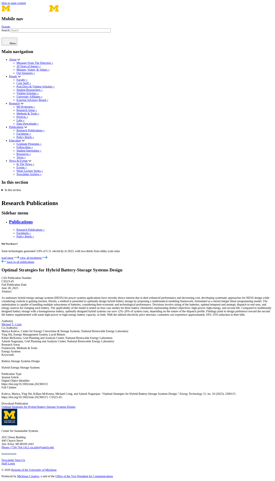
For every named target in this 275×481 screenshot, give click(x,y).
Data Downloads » (27, 123)
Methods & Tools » (27, 113)
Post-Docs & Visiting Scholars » (35, 86)
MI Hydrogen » (25, 106)
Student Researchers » (29, 89)
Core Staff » (23, 83)
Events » (21, 167)
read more (7, 257)
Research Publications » (30, 130)
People (13, 76)
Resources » (23, 154)
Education (15, 140)
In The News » (25, 164)
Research (14, 103)
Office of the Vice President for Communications (84, 476)
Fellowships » (24, 147)
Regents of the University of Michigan (33, 469)
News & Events (18, 160)
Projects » (22, 116)
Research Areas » (26, 110)
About (12, 59)
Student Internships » (28, 150)
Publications (16, 127)
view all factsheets (31, 257)
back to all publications (20, 262)
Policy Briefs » (25, 137)
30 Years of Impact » (28, 66)
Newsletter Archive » (29, 174)
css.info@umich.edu (42, 447)
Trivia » (21, 157)
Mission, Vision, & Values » (33, 69)
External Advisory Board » (32, 100)
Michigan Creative (28, 476)
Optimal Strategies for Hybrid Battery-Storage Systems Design (38, 406)
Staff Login (8, 463)
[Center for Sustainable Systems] (71, 10)
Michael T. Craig (11, 324)
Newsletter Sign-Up (13, 460)
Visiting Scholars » (27, 93)
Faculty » (22, 79)
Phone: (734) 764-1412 (15, 447)
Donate (5, 26)
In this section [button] (13, 190)
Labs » (20, 120)
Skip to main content (13, 3)
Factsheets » (23, 133)
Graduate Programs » (29, 143)
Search (5, 30)
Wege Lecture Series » (29, 170)
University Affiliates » (29, 96)
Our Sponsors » (25, 73)
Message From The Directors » (34, 62)
